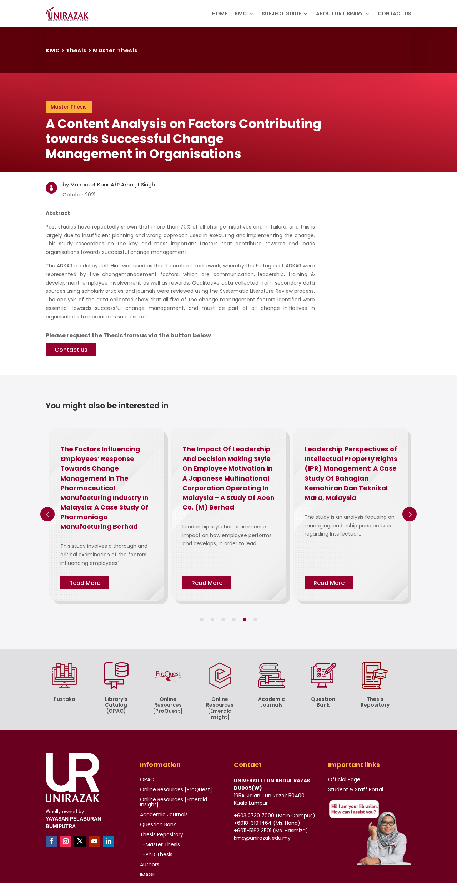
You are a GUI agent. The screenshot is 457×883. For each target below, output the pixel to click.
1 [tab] (202, 619)
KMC (53, 50)
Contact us (71, 350)
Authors (149, 864)
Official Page (344, 779)
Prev (47, 514)
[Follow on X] (80, 841)
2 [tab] (212, 619)
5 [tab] (244, 619)
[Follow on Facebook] (51, 841)
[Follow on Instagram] (65, 841)
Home (219, 13)
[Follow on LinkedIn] (108, 841)
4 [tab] (234, 619)
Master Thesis (115, 50)
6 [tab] (255, 619)
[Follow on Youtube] (94, 841)
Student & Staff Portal (355, 789)
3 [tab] (223, 619)
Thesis (76, 50)
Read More (84, 583)
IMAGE (147, 874)
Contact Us (394, 13)
